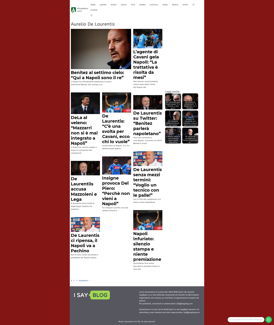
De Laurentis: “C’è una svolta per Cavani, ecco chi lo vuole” (116, 128)
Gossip (114, 5)
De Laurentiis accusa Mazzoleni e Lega (84, 189)
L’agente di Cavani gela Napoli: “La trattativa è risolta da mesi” (146, 64)
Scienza (94, 10)
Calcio (124, 5)
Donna (142, 5)
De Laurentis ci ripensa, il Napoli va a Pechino (85, 243)
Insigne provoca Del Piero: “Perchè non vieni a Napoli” (116, 190)
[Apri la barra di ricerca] (92, 15)
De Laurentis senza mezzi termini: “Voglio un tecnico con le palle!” (147, 182)
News (93, 5)
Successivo (84, 280)
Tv (193, 5)
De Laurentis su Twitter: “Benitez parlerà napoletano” (147, 123)
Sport (185, 5)
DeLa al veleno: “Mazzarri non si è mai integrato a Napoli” (84, 130)
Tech (133, 5)
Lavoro (103, 5)
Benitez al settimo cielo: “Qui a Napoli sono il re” (97, 75)
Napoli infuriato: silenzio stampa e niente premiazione (147, 246)
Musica (175, 5)
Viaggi (165, 5)
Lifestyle (154, 5)
